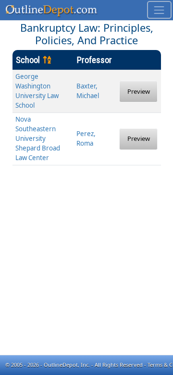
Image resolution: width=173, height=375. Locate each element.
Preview (138, 91)
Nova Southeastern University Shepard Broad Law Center (37, 138)
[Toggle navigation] (159, 10)
